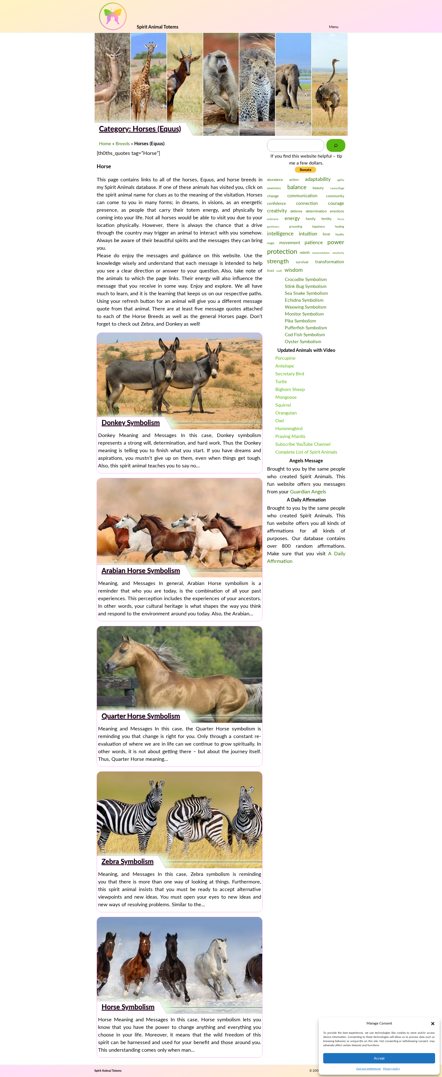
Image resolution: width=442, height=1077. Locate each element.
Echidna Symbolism (304, 300)
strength (278, 261)
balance (296, 187)
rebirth (305, 253)
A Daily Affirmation (306, 500)
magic (271, 243)
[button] (432, 1023)
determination (316, 211)
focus (340, 219)
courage (336, 203)
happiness (318, 226)
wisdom (294, 270)
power (335, 242)
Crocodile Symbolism (306, 279)
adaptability (318, 179)
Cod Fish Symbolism (305, 335)
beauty (318, 188)
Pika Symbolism (300, 321)
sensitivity (338, 253)
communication (302, 196)
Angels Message (306, 461)
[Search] (335, 145)
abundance (275, 180)
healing (339, 226)
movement (289, 243)
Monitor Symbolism (304, 314)
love (326, 234)
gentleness (273, 227)
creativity (277, 210)
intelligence (280, 234)
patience (314, 242)
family (311, 219)
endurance (273, 219)
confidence (276, 204)
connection (307, 203)
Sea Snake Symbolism (306, 293)
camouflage (337, 188)
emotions (337, 211)
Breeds (123, 144)
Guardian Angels (308, 491)
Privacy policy (391, 1068)
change (273, 196)
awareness (274, 188)
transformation (329, 262)
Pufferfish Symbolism (306, 328)
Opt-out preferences (368, 1068)
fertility (326, 219)
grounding (295, 226)
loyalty (339, 234)
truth (279, 271)
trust (270, 270)
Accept (379, 1058)
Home (105, 144)
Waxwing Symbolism (305, 307)
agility (340, 180)
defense (296, 211)
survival (302, 262)
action (294, 180)
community (335, 196)
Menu (333, 27)
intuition (308, 234)
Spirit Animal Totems (108, 1070)
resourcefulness (321, 253)
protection (282, 251)
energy (292, 218)
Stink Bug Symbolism (305, 286)
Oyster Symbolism (303, 341)
